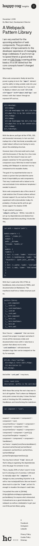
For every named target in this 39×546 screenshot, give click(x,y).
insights (25, 6)
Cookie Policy (25, 537)
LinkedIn (24, 529)
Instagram (24, 526)
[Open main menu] (33, 6)
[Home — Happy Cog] (12, 6)
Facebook (24, 523)
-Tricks (15, 59)
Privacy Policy (26, 534)
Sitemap (24, 540)
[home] (7, 538)
